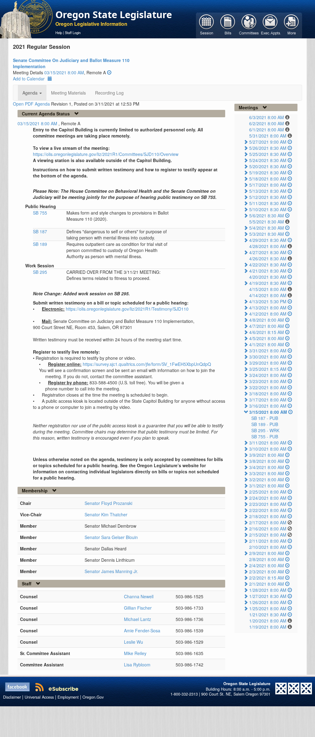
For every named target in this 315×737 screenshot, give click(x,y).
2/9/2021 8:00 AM (266, 553)
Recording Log (109, 93)
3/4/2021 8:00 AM (266, 467)
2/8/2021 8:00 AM (266, 559)
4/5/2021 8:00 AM (266, 338)
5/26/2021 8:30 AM (267, 148)
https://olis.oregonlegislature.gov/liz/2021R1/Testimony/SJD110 (127, 309)
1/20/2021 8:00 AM (267, 621)
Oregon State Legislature (113, 14)
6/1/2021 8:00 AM (266, 129)
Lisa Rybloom (137, 664)
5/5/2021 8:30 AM (266, 222)
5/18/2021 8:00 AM (267, 179)
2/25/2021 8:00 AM (267, 492)
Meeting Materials (68, 93)
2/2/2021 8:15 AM (266, 578)
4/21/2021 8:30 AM (267, 271)
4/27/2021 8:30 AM (267, 252)
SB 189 (40, 244)
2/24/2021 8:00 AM (267, 498)
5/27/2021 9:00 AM (267, 142)
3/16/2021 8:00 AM (267, 406)
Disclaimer (12, 697)
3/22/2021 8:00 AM (267, 387)
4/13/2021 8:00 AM (267, 307)
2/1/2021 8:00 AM (266, 584)
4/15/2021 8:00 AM (267, 289)
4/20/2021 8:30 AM (267, 277)
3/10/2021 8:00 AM (267, 449)
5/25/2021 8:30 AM (267, 154)
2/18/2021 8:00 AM (267, 516)
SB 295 (40, 272)
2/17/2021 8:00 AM (267, 522)
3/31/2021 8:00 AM (267, 350)
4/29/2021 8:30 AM (267, 240)
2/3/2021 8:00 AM (266, 571)
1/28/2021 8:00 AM (267, 590)
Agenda (30, 93)
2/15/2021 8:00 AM (267, 535)
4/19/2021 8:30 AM (267, 283)
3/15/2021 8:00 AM (268, 412)
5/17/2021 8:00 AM (267, 185)
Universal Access (39, 697)
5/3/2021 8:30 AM (266, 234)
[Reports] (291, 24)
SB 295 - (265, 430)
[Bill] (227, 24)
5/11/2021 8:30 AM (267, 203)
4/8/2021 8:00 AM (266, 320)
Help (58, 32)
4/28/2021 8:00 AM (267, 246)
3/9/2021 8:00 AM (266, 455)
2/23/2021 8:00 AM (267, 504)
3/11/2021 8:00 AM (267, 443)
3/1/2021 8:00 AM (266, 486)
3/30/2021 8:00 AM (267, 357)
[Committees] (249, 24)
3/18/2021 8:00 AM (267, 393)
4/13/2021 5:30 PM (267, 301)
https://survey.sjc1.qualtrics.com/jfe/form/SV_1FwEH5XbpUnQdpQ (147, 364)
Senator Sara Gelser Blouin (111, 537)
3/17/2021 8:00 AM (267, 400)
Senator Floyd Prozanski (108, 503)
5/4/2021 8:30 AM (266, 228)
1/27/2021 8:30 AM (267, 596)
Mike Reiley (135, 653)
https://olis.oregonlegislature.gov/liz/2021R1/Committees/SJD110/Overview (105, 154)
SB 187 (40, 231)
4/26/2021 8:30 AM (267, 258)
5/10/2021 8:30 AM (267, 209)
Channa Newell (139, 596)
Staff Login (73, 32)
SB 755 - (264, 436)
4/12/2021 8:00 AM (267, 314)
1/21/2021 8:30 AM (267, 614)
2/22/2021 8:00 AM (267, 510)
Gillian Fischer (138, 608)
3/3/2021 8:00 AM (266, 473)
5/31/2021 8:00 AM (267, 136)
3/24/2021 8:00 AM (267, 375)
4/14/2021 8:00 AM (267, 295)
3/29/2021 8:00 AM (267, 363)
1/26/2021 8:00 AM (267, 602)
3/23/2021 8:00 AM (267, 381)
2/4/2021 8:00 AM (266, 565)
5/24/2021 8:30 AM (267, 160)
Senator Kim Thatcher (106, 514)
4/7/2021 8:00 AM (266, 326)
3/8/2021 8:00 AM (266, 461)
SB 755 (40, 213)
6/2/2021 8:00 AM (266, 123)
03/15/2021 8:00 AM (64, 72)
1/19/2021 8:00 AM (267, 627)
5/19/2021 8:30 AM (267, 172)
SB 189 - (264, 424)
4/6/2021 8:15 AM (266, 332)
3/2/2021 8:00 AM (266, 479)
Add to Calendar (29, 79)
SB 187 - (264, 418)
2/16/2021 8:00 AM (267, 529)
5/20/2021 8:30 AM (267, 166)
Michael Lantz (137, 619)
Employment (68, 697)
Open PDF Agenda (31, 104)
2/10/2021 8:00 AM (267, 547)
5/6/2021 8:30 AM (266, 215)
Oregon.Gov (93, 697)
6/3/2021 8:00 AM (266, 117)
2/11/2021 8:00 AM (267, 541)
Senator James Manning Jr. (111, 571)
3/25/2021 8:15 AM (267, 369)
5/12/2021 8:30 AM (267, 197)
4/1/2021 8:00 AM (266, 344)
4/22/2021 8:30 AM (267, 265)
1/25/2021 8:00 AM (267, 608)
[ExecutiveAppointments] (270, 24)
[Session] (206, 24)
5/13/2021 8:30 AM (267, 191)
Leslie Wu (133, 642)
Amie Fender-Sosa (142, 630)
